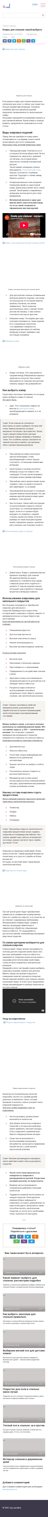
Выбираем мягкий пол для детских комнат (24, 1352)
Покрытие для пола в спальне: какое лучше (21, 1390)
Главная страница (9, 26)
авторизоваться (10, 1489)
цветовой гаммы (26, 408)
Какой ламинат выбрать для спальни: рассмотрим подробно (22, 1279)
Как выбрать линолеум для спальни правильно (19, 1315)
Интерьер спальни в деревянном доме (22, 1460)
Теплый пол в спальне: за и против (24, 1425)
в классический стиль (31, 170)
